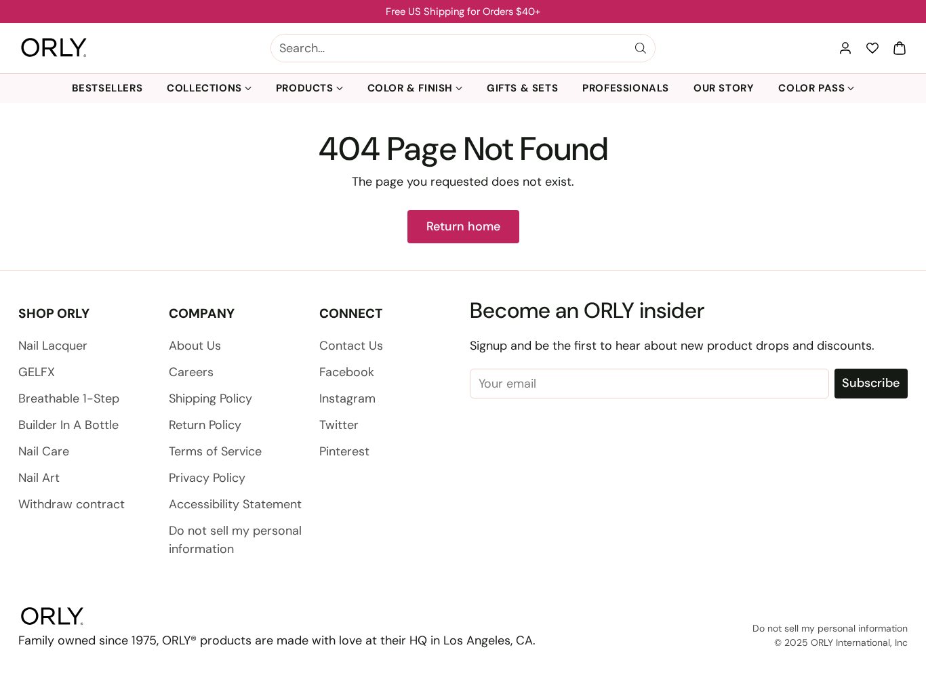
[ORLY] (53, 48)
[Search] (641, 48)
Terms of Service (215, 451)
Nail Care (43, 451)
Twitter (339, 425)
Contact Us (351, 345)
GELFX (36, 372)
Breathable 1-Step (68, 398)
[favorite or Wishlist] (872, 48)
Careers (191, 372)
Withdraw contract (71, 504)
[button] (899, 48)
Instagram (347, 398)
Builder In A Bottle (68, 425)
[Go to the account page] (845, 48)
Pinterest (344, 451)
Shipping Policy (210, 398)
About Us (195, 345)
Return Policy (205, 425)
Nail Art (39, 478)
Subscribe (871, 383)
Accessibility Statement (235, 504)
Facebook (346, 372)
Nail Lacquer (52, 345)
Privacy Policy (207, 478)
